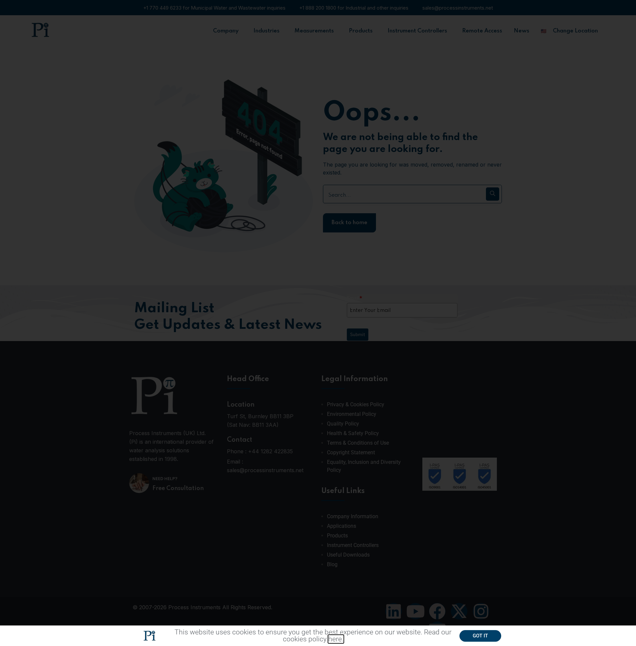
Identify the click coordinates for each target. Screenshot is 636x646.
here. (336, 639)
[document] (318, 323)
